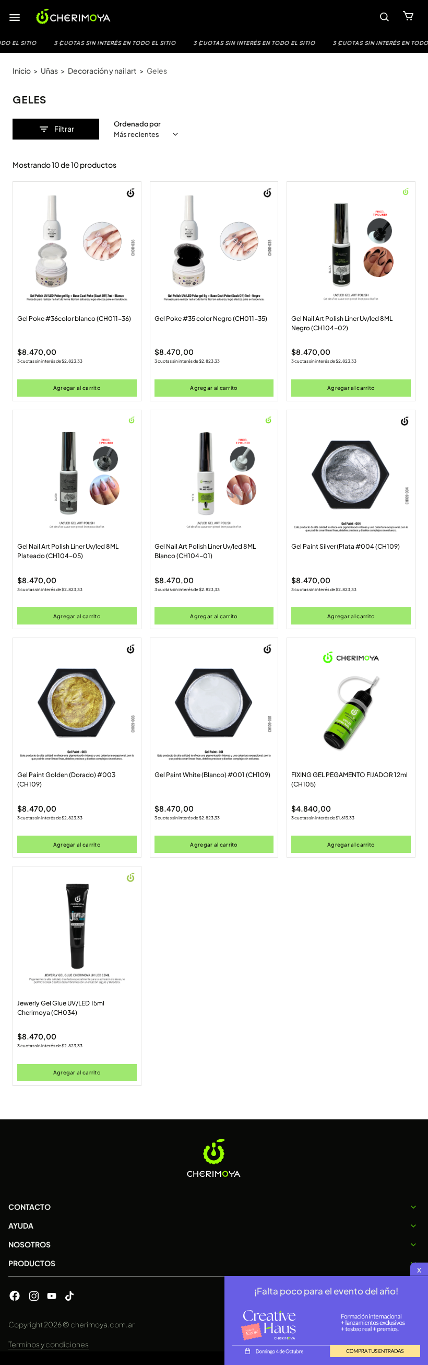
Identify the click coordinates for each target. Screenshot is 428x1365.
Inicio (22, 70)
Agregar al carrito (77, 388)
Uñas (49, 70)
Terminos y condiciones (48, 1344)
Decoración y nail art (102, 70)
